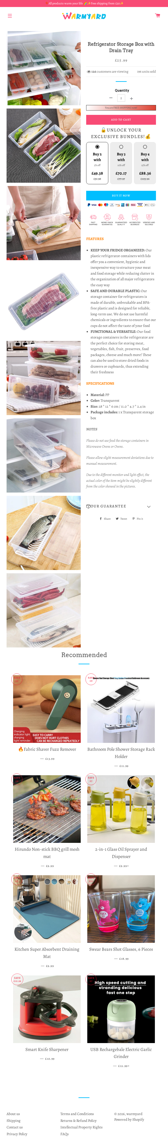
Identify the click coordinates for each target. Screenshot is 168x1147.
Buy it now (121, 195)
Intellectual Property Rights (81, 1127)
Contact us (15, 1127)
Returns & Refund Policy (78, 1120)
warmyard (134, 1113)
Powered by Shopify (129, 1119)
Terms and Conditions (77, 1113)
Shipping (14, 1120)
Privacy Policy (17, 1133)
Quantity (122, 90)
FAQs (64, 1133)
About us (13, 1113)
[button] (121, 506)
